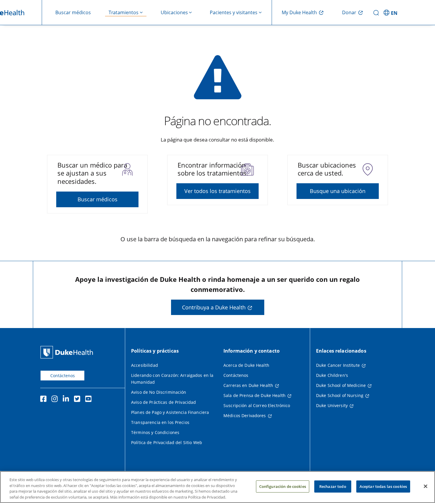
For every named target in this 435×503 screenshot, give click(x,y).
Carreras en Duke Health (248, 385)
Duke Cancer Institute (338, 365)
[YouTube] (89, 399)
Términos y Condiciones (155, 432)
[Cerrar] (425, 486)
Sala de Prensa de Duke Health (254, 395)
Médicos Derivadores (244, 415)
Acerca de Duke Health (246, 365)
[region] (217, 487)
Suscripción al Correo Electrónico (256, 405)
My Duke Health (299, 12)
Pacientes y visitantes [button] (233, 12)
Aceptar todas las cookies (383, 486)
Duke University (332, 405)
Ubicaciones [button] (174, 12)
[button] (391, 12)
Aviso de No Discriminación (158, 392)
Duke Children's (332, 375)
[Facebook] (44, 399)
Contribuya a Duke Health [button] (214, 307)
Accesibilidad (144, 365)
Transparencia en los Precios (160, 422)
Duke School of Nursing (339, 395)
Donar (349, 12)
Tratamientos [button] (123, 12)
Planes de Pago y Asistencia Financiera (170, 412)
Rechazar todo (332, 486)
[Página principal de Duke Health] (68, 352)
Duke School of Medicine (341, 385)
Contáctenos (62, 375)
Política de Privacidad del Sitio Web (166, 442)
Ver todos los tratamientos (217, 191)
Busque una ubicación (337, 191)
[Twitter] (78, 399)
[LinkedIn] (67, 399)
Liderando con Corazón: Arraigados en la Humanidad (172, 378)
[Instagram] (55, 399)
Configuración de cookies (282, 486)
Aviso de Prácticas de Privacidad (163, 402)
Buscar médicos (73, 12)
